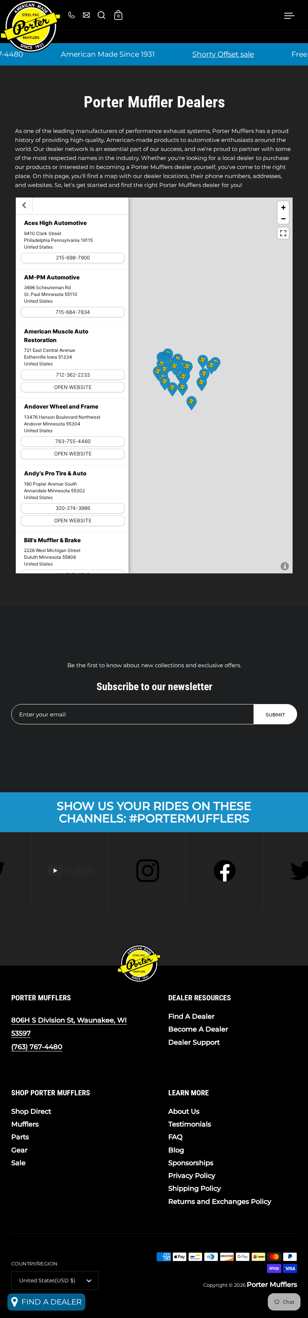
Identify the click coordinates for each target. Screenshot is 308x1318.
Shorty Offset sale (217, 54)
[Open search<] (102, 15)
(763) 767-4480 (36, 1047)
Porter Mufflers (272, 1284)
